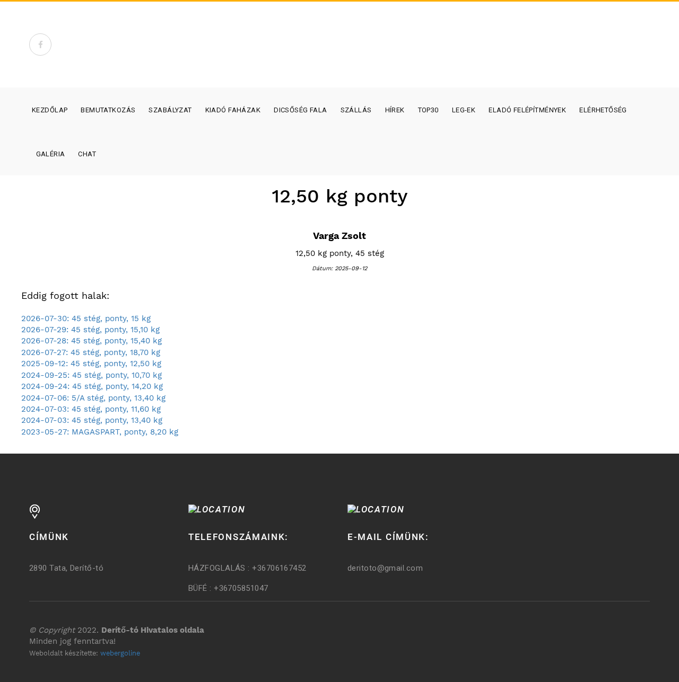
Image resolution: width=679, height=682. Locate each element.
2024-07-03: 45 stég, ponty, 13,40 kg (91, 420)
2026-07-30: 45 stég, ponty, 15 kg (86, 318)
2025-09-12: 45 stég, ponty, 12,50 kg (91, 363)
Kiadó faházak (232, 110)
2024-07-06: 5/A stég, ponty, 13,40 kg (93, 398)
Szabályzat (170, 110)
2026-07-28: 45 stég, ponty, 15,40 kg (91, 341)
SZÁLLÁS (356, 110)
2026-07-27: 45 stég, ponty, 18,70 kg (90, 352)
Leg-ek (464, 110)
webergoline (120, 653)
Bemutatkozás (108, 110)
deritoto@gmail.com (385, 568)
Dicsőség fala (300, 110)
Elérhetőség (603, 110)
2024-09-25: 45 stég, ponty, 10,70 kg (91, 375)
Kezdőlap (49, 110)
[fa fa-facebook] (40, 44)
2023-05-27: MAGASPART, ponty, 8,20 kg (99, 432)
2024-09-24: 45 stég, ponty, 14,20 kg (92, 386)
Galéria (50, 154)
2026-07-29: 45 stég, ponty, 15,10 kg (90, 329)
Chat (87, 154)
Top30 (428, 110)
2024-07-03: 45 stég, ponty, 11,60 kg (91, 409)
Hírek (395, 110)
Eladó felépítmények (527, 110)
